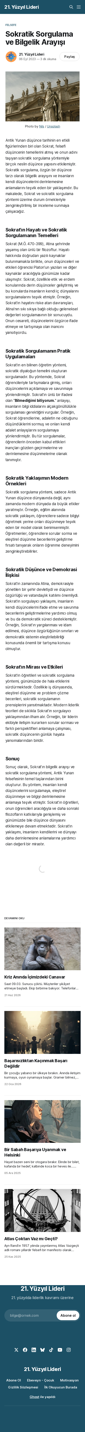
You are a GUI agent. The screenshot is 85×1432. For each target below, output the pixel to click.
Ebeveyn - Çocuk (40, 1380)
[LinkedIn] (34, 1350)
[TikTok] (51, 1350)
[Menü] (78, 6)
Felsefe (11, 25)
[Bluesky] (42, 1350)
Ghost (34, 1397)
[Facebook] (25, 1350)
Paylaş (69, 56)
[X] (16, 1350)
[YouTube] (60, 1350)
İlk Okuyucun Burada (60, 1387)
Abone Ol (13, 1380)
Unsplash (53, 126)
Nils (41, 126)
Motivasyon (69, 1380)
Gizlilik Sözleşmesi (23, 1387)
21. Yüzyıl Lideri (21, 7)
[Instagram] (68, 1350)
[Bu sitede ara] (71, 6)
